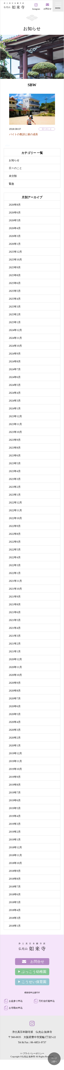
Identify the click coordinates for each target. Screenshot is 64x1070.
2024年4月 (15, 392)
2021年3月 (15, 635)
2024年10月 (15, 345)
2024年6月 (15, 377)
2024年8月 (15, 361)
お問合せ (37, 962)
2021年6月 (15, 612)
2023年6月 (15, 455)
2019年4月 (15, 816)
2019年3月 (15, 823)
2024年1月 (15, 408)
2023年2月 (15, 486)
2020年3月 (15, 729)
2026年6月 (15, 212)
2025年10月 (15, 259)
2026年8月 (15, 204)
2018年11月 (15, 855)
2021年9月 (15, 596)
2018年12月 (15, 847)
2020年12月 (15, 659)
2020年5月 (15, 714)
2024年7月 (15, 369)
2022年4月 (15, 557)
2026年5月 (15, 220)
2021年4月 (15, 628)
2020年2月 (15, 737)
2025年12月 (15, 251)
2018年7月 (15, 886)
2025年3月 (15, 306)
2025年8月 (15, 275)
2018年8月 (15, 878)
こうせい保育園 (34, 982)
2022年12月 (15, 502)
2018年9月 (15, 870)
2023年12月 (15, 416)
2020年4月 (15, 722)
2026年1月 (15, 243)
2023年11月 (15, 424)
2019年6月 (15, 800)
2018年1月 (15, 925)
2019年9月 (15, 776)
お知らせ (14, 160)
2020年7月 (15, 698)
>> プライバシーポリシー (32, 1053)
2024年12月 (15, 330)
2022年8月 (15, 533)
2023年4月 (15, 471)
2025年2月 (15, 314)
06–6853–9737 (38, 1042)
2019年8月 (15, 784)
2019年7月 (15, 792)
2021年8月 (15, 604)
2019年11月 (15, 761)
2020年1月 (15, 745)
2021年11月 (15, 580)
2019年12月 (15, 753)
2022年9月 (15, 526)
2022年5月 (15, 549)
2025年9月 (15, 267)
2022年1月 (15, 573)
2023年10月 (15, 432)
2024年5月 (15, 385)
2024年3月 (15, 400)
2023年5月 (15, 463)
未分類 (13, 176)
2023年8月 (15, 447)
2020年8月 (15, 690)
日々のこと (47, 129)
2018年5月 (15, 902)
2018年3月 (15, 918)
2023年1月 (15, 494)
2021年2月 (15, 643)
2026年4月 (15, 228)
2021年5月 (15, 620)
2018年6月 (15, 894)
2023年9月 (15, 439)
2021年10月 (15, 588)
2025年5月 (15, 291)
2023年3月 (15, 479)
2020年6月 (15, 706)
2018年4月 (15, 910)
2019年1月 (15, 839)
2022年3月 (15, 565)
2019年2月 (15, 831)
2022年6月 (15, 541)
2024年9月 (15, 353)
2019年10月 (15, 769)
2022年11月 (15, 510)
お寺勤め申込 (16, 1008)
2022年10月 (15, 518)
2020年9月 (15, 682)
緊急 (11, 183)
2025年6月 (15, 283)
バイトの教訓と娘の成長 (23, 134)
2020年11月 (15, 667)
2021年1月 (15, 651)
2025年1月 (15, 322)
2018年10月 (15, 863)
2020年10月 (15, 675)
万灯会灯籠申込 (47, 1001)
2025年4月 (15, 298)
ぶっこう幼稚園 (34, 972)
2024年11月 (15, 338)
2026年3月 (15, 236)
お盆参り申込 (16, 1001)
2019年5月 (15, 808)
